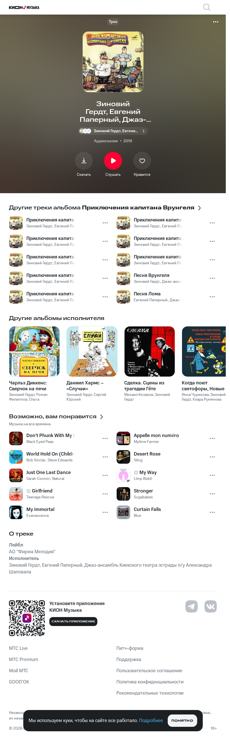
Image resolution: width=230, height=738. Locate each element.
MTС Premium (23, 659)
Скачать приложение (73, 621)
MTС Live (18, 648)
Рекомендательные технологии (149, 693)
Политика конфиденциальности (149, 682)
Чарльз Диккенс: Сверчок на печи (28, 385)
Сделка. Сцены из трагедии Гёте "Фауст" (144, 385)
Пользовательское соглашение (149, 670)
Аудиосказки (106, 141)
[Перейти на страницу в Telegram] (191, 606)
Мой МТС (18, 670)
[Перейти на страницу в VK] (210, 606)
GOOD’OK (19, 682)
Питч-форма (129, 648)
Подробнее (151, 720)
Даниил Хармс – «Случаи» (85, 385)
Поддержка (128, 659)
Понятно (182, 720)
